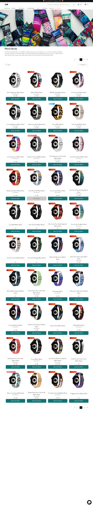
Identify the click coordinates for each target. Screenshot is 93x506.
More (38, 8)
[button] (89, 502)
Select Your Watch (15, 99)
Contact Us (51, 8)
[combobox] (61, 4)
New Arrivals (7, 8)
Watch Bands (21, 8)
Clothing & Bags (30, 8)
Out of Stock (36, 198)
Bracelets (13, 8)
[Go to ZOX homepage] (6, 4)
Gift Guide (44, 8)
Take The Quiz (57, 8)
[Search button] (73, 4)
